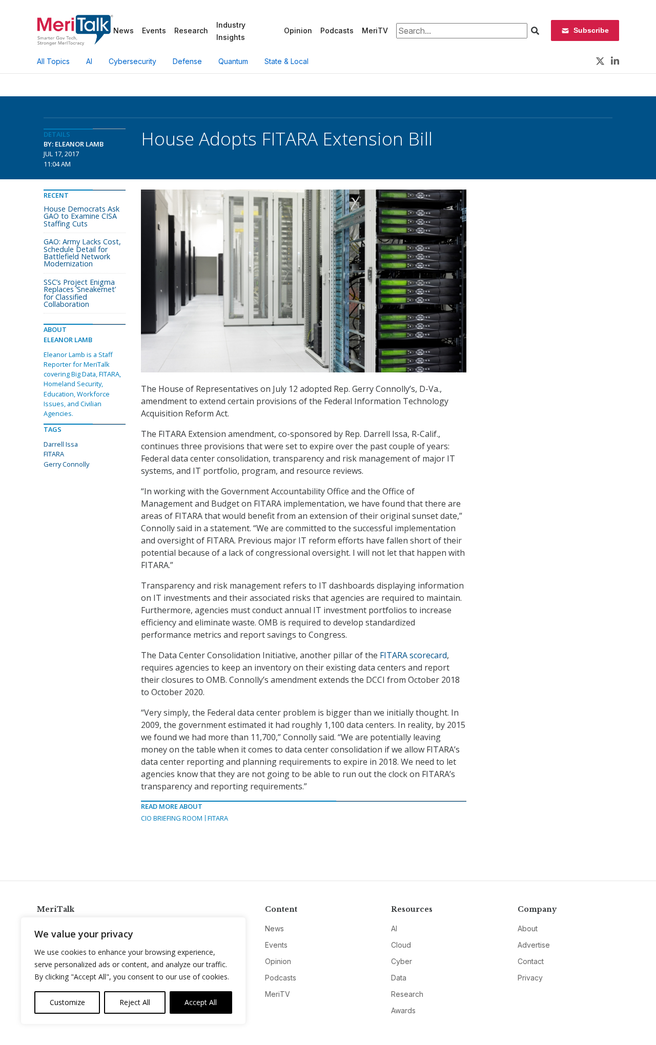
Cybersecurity (132, 61)
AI (89, 61)
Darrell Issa (61, 444)
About (528, 928)
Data (398, 977)
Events (154, 30)
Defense (187, 61)
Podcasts (337, 30)
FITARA (218, 818)
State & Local (286, 61)
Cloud (401, 944)
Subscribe (591, 30)
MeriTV (375, 30)
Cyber (401, 961)
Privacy (530, 977)
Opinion (298, 30)
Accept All (200, 1002)
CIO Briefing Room (171, 818)
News (123, 30)
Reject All (134, 1002)
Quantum (233, 61)
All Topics (53, 61)
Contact (531, 961)
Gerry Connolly (66, 464)
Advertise (534, 944)
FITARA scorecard (413, 655)
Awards (403, 1010)
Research (191, 30)
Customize (67, 1002)
